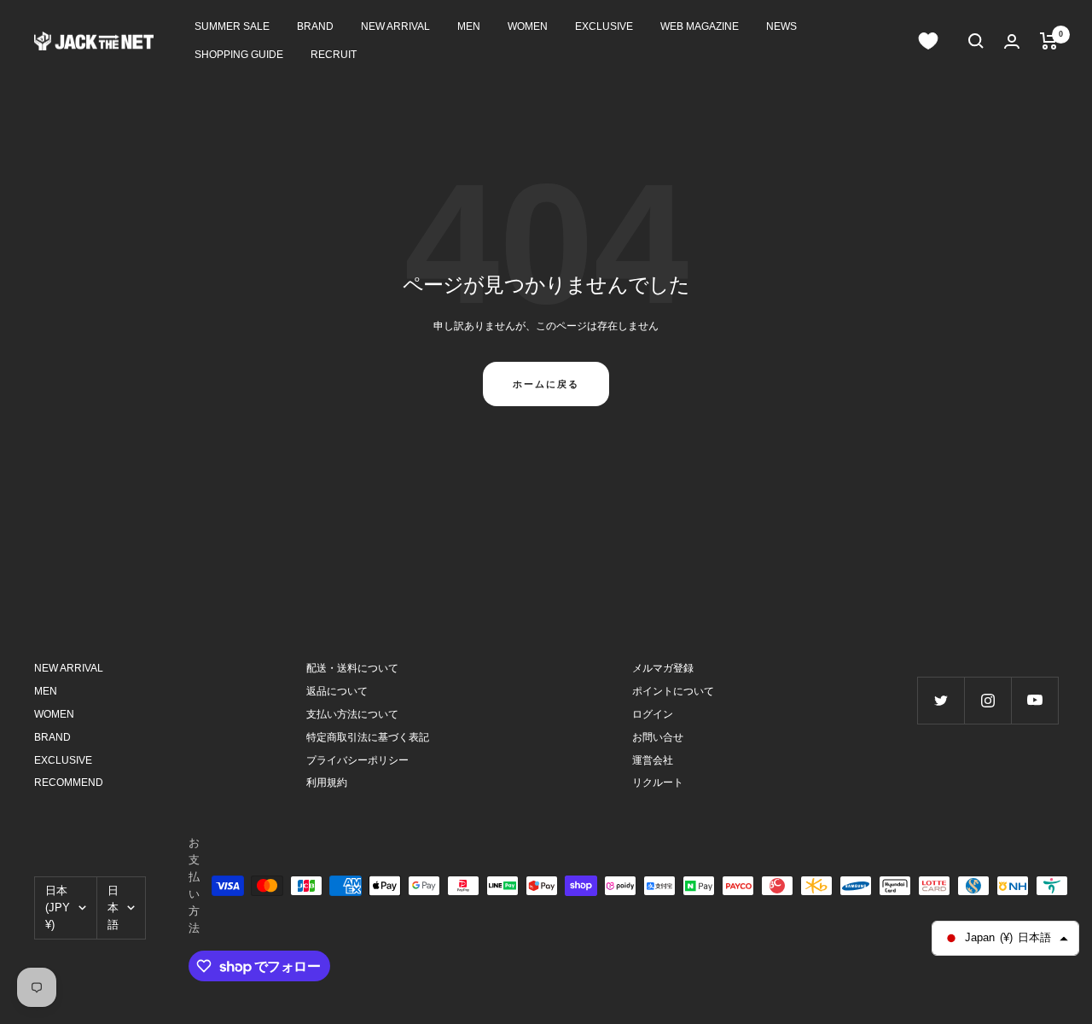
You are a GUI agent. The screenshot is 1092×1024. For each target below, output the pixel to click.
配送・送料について (352, 668)
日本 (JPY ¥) (57, 907)
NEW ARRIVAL (395, 26)
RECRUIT (334, 55)
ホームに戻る (546, 384)
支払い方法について (352, 714)
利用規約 (326, 782)
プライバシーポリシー (357, 760)
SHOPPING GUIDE (239, 55)
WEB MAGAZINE (699, 26)
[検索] (976, 41)
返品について (337, 691)
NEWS (781, 26)
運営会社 (652, 760)
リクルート (657, 782)
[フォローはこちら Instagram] (987, 700)
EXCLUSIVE (604, 26)
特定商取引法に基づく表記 (367, 737)
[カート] (1049, 40)
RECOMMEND (68, 782)
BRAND (315, 26)
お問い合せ (657, 737)
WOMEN (528, 26)
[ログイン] (1011, 41)
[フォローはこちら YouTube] (1034, 700)
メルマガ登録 (663, 668)
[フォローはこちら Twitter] (940, 700)
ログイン (652, 714)
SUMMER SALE (232, 26)
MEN (468, 26)
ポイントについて (673, 691)
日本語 (113, 907)
